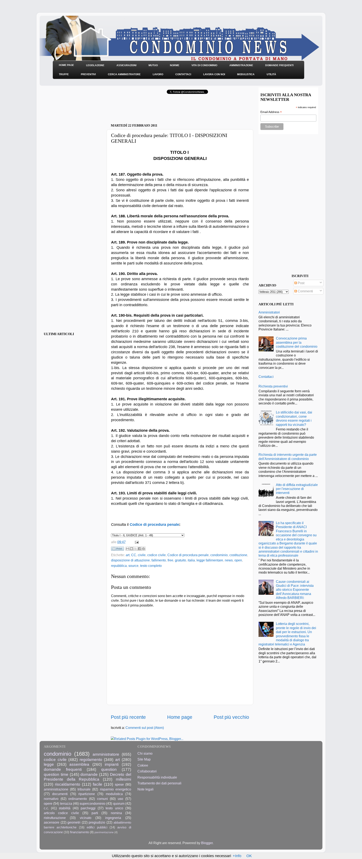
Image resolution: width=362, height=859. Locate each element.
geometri (73, 822)
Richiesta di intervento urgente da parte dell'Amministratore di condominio (288, 456)
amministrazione (56, 789)
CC (133, 555)
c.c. (46, 808)
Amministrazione (241, 65)
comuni (102, 799)
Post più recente (128, 717)
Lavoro (158, 74)
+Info (237, 856)
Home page (179, 717)
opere (48, 803)
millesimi (123, 779)
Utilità (271, 74)
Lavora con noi (214, 74)
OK (249, 856)
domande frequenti (63, 769)
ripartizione (86, 794)
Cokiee (142, 765)
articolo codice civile (61, 813)
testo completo (151, 565)
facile (97, 784)
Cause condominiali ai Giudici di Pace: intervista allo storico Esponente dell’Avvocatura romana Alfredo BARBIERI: (295, 590)
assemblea (79, 764)
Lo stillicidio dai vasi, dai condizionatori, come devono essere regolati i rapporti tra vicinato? (294, 418)
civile (142, 555)
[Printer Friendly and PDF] (117, 549)
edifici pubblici (97, 827)
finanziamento (79, 832)
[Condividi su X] (135, 549)
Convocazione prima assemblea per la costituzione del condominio (296, 342)
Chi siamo (145, 753)
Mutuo (153, 65)
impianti (112, 764)
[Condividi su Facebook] (139, 549)
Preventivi (88, 74)
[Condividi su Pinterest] (143, 549)
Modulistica (246, 74)
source (133, 565)
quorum (118, 803)
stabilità (64, 808)
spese (119, 784)
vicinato (85, 818)
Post (300, 283)
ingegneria (113, 818)
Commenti (305, 291)
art (127, 555)
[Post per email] (136, 542)
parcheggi (88, 808)
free (170, 560)
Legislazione (95, 65)
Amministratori (269, 312)
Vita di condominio (204, 65)
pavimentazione (104, 832)
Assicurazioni (126, 65)
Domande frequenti (279, 65)
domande (89, 774)
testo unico (114, 808)
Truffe (64, 74)
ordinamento (77, 799)
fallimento (158, 560)
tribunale (84, 789)
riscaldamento (67, 784)
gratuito (180, 560)
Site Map (144, 759)
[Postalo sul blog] (131, 549)
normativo (51, 799)
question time (56, 774)
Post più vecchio (231, 717)
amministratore (106, 754)
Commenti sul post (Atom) (144, 727)
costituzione (238, 555)
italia (191, 560)
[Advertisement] (160, 110)
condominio (219, 555)
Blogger (207, 843)
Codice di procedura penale (154, 524)
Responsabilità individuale (157, 777)
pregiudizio (97, 822)
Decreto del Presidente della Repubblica (87, 777)
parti (95, 813)
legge (49, 764)
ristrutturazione (55, 818)
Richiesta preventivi (273, 386)
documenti (60, 794)
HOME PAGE (66, 65)
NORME (174, 65)
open (238, 560)
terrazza (66, 803)
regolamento (91, 759)
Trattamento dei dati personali (159, 783)
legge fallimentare (210, 560)
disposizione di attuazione (130, 560)
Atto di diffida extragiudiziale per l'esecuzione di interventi (297, 489)
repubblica (119, 565)
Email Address (271, 112)
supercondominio (92, 803)
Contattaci (183, 74)
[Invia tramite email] (127, 549)
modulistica (114, 794)
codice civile (156, 555)
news (229, 560)
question (109, 769)
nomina (116, 813)
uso (120, 799)
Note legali (145, 789)
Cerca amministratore (124, 74)
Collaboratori (147, 771)
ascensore (51, 822)
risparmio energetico (115, 789)
